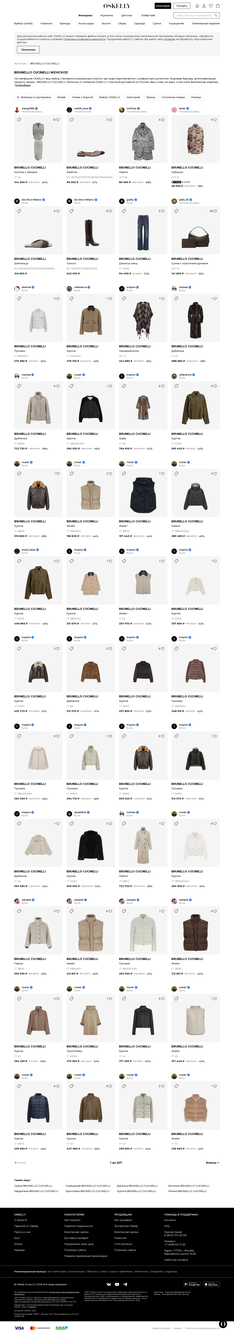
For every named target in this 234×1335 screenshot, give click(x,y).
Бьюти (106, 23)
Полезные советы (75, 1250)
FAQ (167, 1226)
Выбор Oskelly (23, 23)
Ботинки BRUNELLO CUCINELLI (189, 1185)
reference (80, 287)
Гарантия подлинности (78, 1226)
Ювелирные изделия (205, 23)
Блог (17, 1238)
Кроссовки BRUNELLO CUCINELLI (87, 1191)
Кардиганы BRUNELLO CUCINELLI (36, 1191)
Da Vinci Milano (31, 199)
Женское (20, 63)
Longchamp (170, 1271)
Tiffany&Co (92, 1271)
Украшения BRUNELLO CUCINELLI (88, 1185)
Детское (126, 15)
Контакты (170, 1220)
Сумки (157, 23)
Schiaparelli (156, 1271)
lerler (182, 108)
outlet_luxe (81, 108)
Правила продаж (161, 1328)
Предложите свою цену (79, 1244)
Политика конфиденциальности (202, 1328)
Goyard (113, 1271)
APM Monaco (142, 1271)
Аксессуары (86, 23)
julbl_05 (184, 199)
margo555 (28, 108)
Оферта (177, 1328)
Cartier (103, 1271)
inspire (131, 287)
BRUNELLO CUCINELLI (30, 167)
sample (26, 899)
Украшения (176, 23)
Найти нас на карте (176, 1259)
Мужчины (106, 15)
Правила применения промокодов (85, 1256)
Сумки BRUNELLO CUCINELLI (33, 1185)
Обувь (122, 23)
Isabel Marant (126, 1271)
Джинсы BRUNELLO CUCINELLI (137, 1185)
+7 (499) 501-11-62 (174, 1244)
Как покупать (72, 1220)
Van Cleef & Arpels (56, 1271)
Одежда (139, 23)
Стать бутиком (123, 1244)
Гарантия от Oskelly (26, 1226)
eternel (26, 287)
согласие (169, 39)
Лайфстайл (148, 15)
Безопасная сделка (76, 1232)
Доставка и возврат (76, 1238)
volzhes (131, 108)
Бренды (65, 23)
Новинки (46, 23)
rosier (78, 374)
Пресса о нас (22, 1232)
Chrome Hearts (76, 1271)
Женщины (85, 15)
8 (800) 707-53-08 (175, 1235)
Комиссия (120, 1238)
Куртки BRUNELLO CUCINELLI (136, 1191)
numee (183, 287)
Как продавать (123, 1220)
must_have (28, 549)
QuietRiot (80, 812)
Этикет (18, 1244)
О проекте (20, 1220)
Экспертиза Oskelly (126, 1226)
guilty (130, 199)
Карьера (19, 1250)
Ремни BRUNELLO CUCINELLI (187, 1191)
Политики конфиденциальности (84, 39)
